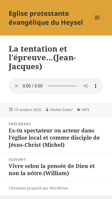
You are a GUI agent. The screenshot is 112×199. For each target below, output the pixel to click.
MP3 (85, 109)
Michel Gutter (61, 109)
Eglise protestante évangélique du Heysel (46, 18)
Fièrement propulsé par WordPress (38, 188)
